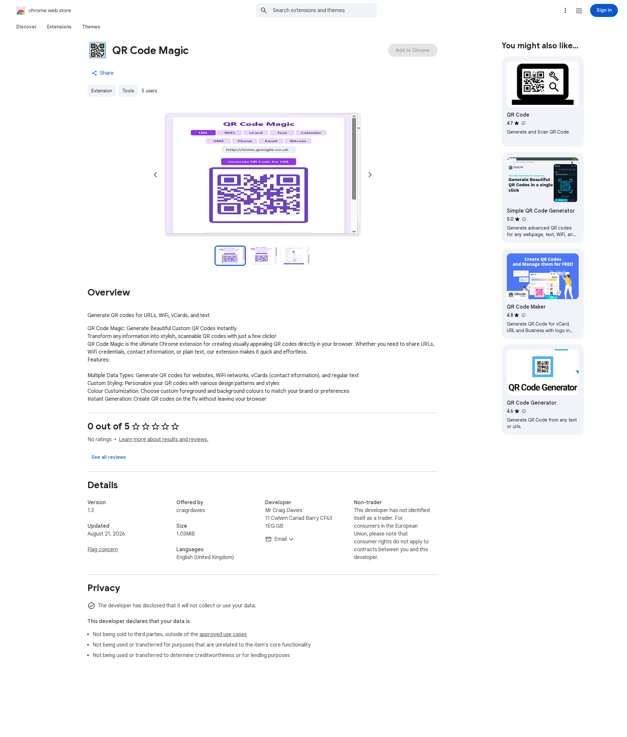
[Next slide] (370, 174)
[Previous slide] (155, 174)
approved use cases (223, 634)
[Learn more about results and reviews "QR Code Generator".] (523, 411)
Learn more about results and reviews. (163, 439)
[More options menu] (565, 10)
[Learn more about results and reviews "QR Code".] (523, 123)
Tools (128, 91)
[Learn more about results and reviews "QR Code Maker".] (523, 315)
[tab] (26, 27)
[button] (579, 10)
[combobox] (325, 10)
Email (280, 539)
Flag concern (103, 549)
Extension (101, 91)
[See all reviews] (109, 457)
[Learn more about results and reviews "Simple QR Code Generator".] (524, 219)
